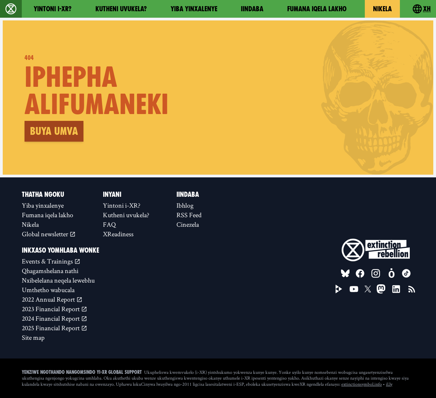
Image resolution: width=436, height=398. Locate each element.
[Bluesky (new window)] (345, 273)
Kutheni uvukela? (121, 9)
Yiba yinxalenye (194, 9)
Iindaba (252, 9)
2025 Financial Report (51, 327)
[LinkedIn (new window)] (396, 289)
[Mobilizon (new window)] (391, 273)
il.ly (389, 384)
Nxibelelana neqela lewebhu (58, 280)
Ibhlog (184, 205)
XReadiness (118, 233)
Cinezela (187, 224)
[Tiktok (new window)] (406, 273)
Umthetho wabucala (48, 289)
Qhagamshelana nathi (50, 270)
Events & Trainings (48, 261)
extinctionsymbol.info (361, 384)
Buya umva (54, 131)
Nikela (382, 9)
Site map (33, 337)
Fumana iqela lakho (316, 9)
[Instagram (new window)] (376, 273)
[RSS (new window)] (412, 289)
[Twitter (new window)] (368, 289)
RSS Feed (189, 214)
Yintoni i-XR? (53, 9)
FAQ (109, 224)
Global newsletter (45, 233)
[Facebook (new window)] (360, 273)
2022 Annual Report (49, 299)
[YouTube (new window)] (354, 289)
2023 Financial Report (51, 308)
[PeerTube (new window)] (339, 289)
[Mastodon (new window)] (381, 289)
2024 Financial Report (51, 318)
